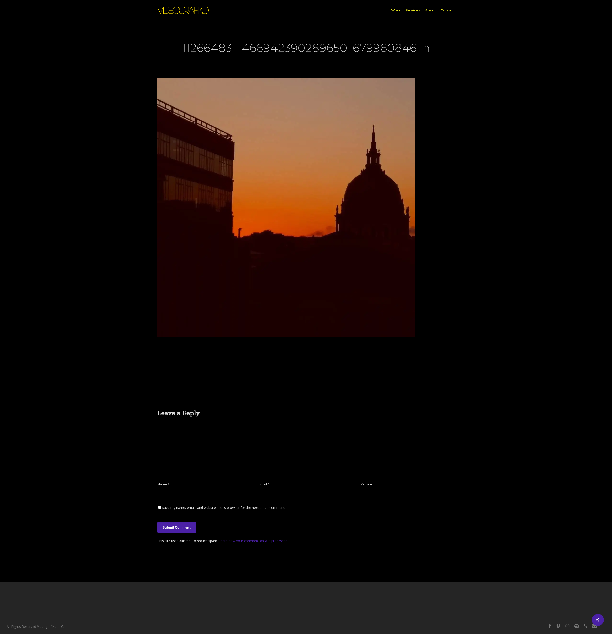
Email (264, 484)
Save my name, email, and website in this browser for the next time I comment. (223, 507)
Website (366, 484)
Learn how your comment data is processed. (253, 541)
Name (163, 484)
